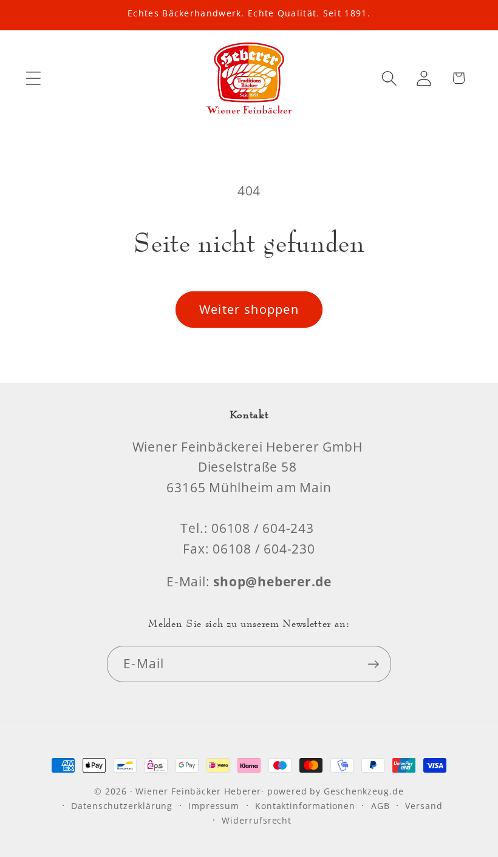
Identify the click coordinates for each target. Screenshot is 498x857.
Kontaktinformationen (305, 805)
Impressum (213, 805)
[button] (33, 78)
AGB (380, 805)
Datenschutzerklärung (121, 805)
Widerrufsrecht (257, 820)
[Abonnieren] (373, 664)
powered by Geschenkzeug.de (335, 791)
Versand (423, 805)
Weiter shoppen (249, 309)
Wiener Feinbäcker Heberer (198, 791)
